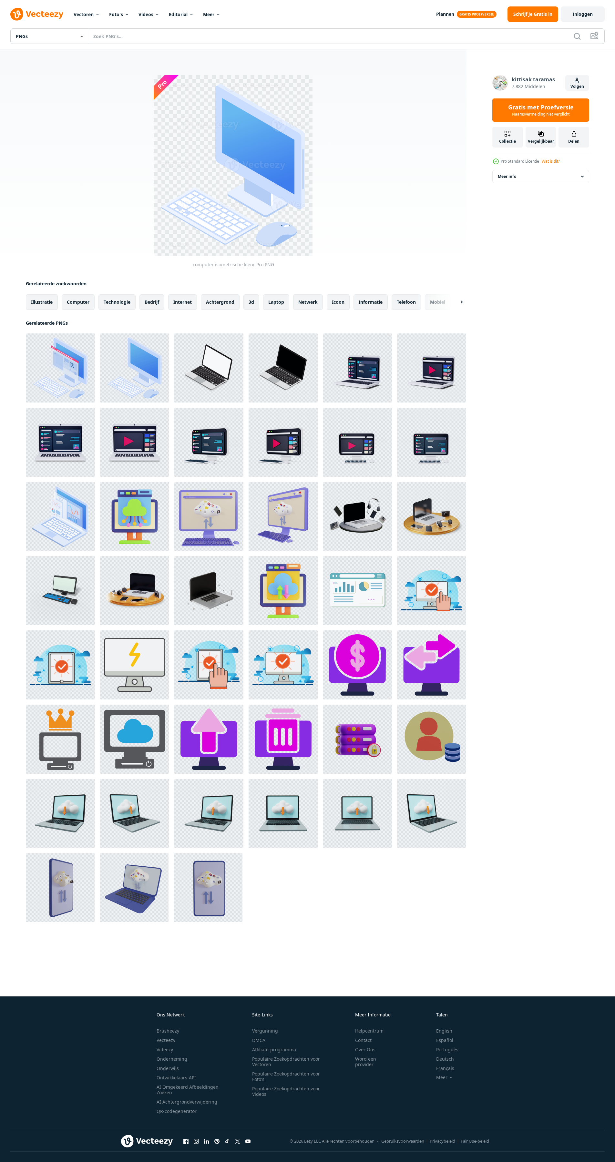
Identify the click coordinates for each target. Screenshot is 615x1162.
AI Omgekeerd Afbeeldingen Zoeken (188, 1090)
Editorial (178, 14)
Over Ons (365, 1049)
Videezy (165, 1049)
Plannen (445, 14)
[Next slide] (456, 302)
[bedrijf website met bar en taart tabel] (357, 590)
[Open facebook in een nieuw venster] (186, 1141)
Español (444, 1040)
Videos (145, 14)
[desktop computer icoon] (60, 739)
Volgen (577, 86)
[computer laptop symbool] (60, 516)
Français (445, 1068)
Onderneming (172, 1059)
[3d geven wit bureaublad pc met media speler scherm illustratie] (283, 442)
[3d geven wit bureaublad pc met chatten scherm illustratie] (208, 442)
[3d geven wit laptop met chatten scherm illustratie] (357, 368)
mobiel (437, 302)
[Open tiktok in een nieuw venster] (227, 1141)
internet (182, 302)
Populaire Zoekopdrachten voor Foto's (286, 1076)
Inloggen (583, 14)
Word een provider (365, 1061)
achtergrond (220, 302)
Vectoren (84, 14)
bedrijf (152, 302)
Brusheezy (168, 1031)
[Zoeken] (577, 36)
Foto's (116, 14)
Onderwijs (168, 1068)
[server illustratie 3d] (357, 739)
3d (251, 302)
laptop (276, 302)
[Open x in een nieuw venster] (237, 1141)
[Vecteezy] (36, 14)
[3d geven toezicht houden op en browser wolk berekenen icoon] (134, 516)
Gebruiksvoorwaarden (402, 1141)
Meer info (507, 176)
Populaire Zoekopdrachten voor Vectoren (286, 1061)
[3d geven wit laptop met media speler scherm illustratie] (431, 368)
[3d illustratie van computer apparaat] (60, 590)
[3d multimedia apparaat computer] (357, 516)
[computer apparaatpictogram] (134, 664)
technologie (117, 302)
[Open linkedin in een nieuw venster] (206, 1141)
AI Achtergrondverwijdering (187, 1102)
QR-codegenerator (177, 1111)
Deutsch (445, 1059)
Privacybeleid (442, 1141)
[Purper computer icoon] (357, 664)
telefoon (406, 302)
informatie (371, 302)
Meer (208, 14)
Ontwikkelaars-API (176, 1078)
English (444, 1031)
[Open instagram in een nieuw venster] (196, 1141)
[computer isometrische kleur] (60, 368)
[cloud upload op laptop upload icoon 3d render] (134, 813)
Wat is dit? (551, 161)
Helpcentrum (369, 1031)
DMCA (258, 1040)
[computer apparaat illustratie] (431, 590)
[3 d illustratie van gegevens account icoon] (431, 739)
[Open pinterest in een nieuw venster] (217, 1141)
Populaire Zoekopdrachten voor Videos (286, 1091)
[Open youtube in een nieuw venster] (248, 1141)
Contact (363, 1040)
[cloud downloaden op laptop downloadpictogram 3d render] (60, 813)
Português (447, 1049)
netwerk (308, 302)
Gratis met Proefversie (541, 110)
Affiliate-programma (274, 1049)
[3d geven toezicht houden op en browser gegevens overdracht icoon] (283, 590)
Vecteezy (166, 1040)
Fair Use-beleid (475, 1141)
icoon (338, 302)
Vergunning (265, 1031)
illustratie (42, 302)
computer (78, 302)
